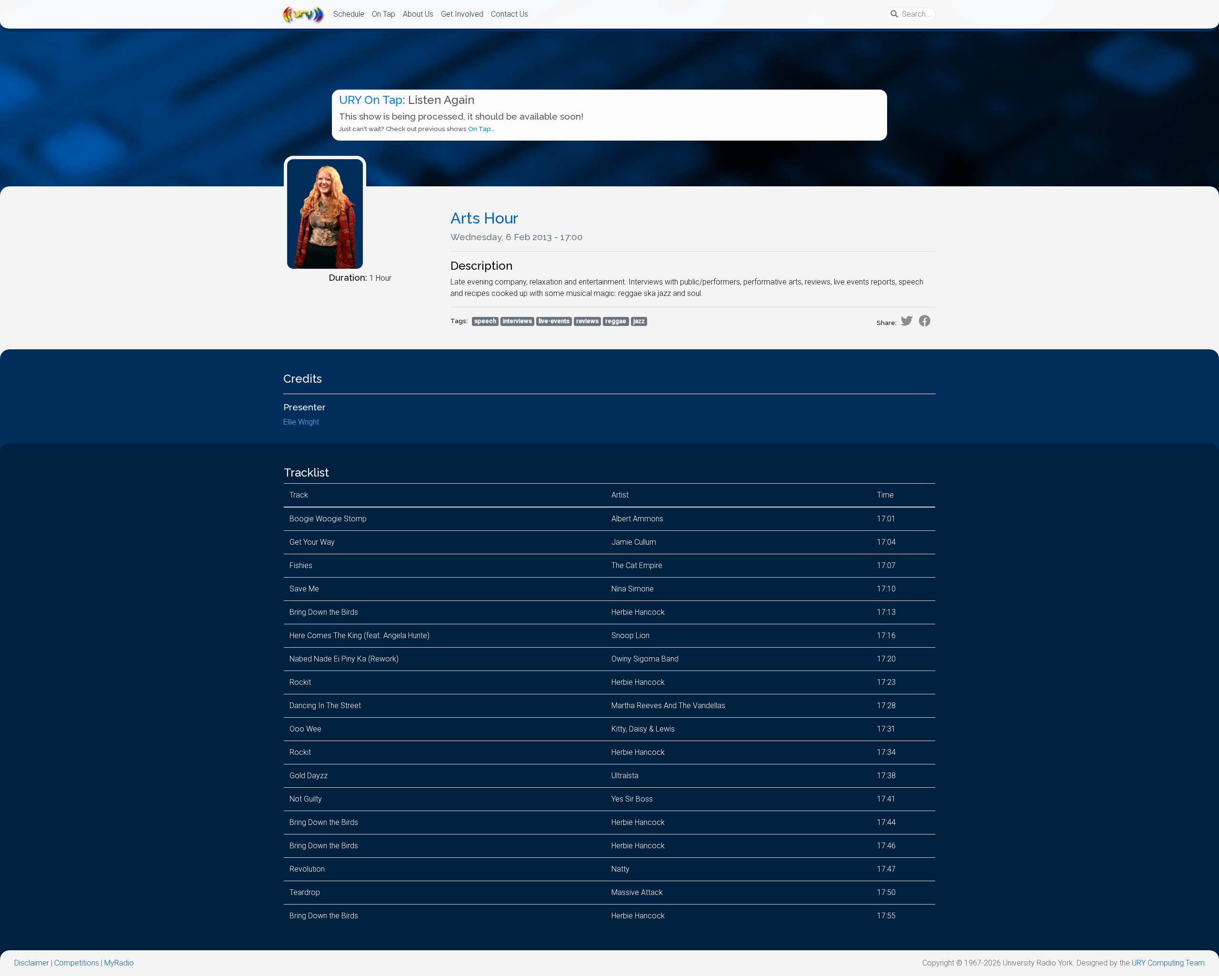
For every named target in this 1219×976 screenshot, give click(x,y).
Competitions (76, 962)
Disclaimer (31, 962)
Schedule (348, 14)
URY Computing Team (1168, 962)
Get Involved (462, 14)
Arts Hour (484, 218)
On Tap (383, 14)
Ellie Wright (301, 422)
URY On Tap (370, 100)
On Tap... (481, 128)
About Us (418, 14)
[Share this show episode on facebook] (924, 320)
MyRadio (119, 962)
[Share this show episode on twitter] (906, 320)
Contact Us (509, 14)
